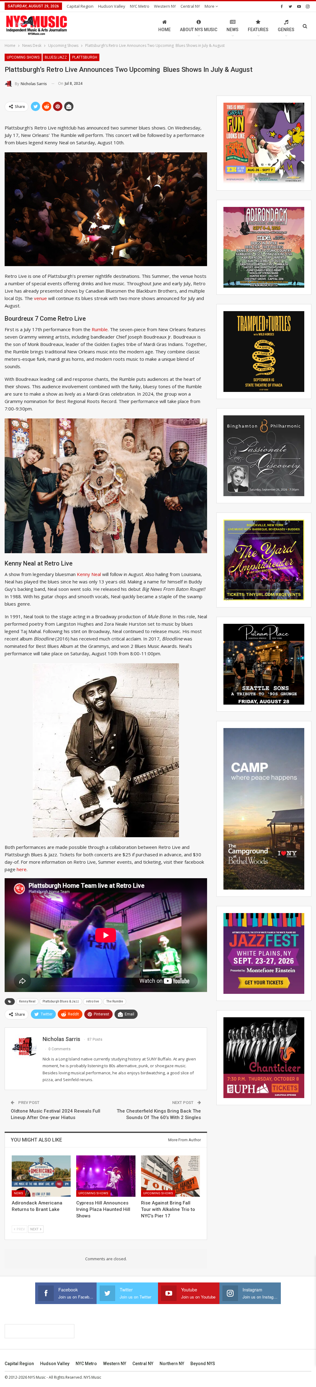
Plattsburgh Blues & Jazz (61, 1001)
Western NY (165, 6)
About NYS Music (198, 29)
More (210, 6)
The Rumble (114, 1001)
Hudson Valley (111, 6)
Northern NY (172, 1363)
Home (164, 29)
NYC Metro (139, 6)
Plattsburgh (84, 57)
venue (40, 298)
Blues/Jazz (56, 57)
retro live (92, 1001)
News (233, 29)
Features (258, 29)
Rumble (100, 329)
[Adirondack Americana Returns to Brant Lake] (41, 1176)
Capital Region (80, 6)
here (22, 869)
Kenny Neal (89, 574)
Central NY (190, 6)
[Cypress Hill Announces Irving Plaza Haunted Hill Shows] (105, 1176)
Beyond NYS (202, 1363)
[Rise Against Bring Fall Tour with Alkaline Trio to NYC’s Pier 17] (170, 1176)
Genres (286, 29)
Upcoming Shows (23, 57)
